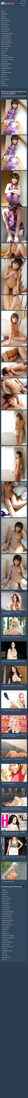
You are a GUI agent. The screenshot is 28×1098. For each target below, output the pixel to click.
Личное (4, 931)
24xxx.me (24, 5)
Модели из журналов (8, 935)
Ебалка (3, 83)
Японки (4, 959)
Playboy (4, 890)
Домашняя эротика (7, 920)
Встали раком (6, 903)
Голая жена (5, 905)
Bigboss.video (23, 3)
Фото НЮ (5, 955)
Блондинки (5, 896)
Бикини (4, 894)
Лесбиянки (5, 929)
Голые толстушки (7, 918)
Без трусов (5, 892)
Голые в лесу (6, 909)
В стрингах (5, 901)
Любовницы (5, 933)
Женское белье (6, 922)
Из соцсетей (5, 927)
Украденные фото (7, 950)
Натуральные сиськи (8, 937)
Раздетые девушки (7, 942)
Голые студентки (7, 916)
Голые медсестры (7, 914)
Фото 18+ (4, 953)
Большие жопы (6, 898)
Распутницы (5, 944)
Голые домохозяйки (7, 911)
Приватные (5, 940)
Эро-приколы (6, 957)
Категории (23, 1)
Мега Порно (4, 85)
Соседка (4, 948)
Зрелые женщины (7, 924)
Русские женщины (7, 946)
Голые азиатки (6, 907)
